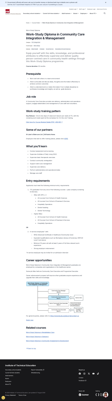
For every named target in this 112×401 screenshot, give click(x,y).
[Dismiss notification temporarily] (106, 2)
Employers (8, 381)
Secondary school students (13, 370)
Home (27, 23)
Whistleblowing (35, 372)
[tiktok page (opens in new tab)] (98, 374)
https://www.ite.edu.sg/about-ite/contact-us (64, 316)
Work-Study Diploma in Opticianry (37, 336)
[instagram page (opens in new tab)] (84, 374)
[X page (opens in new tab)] (89, 374)
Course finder (36, 23)
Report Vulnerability (37, 370)
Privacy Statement (10, 395)
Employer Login (91, 9)
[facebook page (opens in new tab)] (80, 374)
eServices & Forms (102, 9)
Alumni (7, 378)
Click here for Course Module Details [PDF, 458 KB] (44, 122)
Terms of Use (22, 395)
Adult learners (9, 375)
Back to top (32, 348)
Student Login (73, 9)
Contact (81, 377)
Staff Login (82, 9)
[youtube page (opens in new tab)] (93, 374)
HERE (66, 139)
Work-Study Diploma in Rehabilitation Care (40, 332)
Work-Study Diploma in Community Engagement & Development (47, 341)
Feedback (82, 380)
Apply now (29, 320)
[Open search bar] (105, 13)
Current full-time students (12, 372)
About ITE (8, 384)
